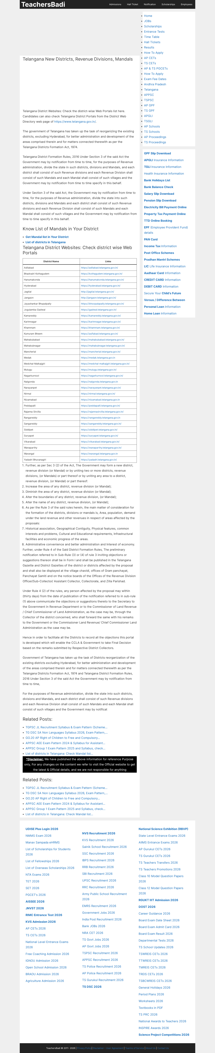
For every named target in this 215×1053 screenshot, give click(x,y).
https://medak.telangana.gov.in (98, 357)
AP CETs (150, 58)
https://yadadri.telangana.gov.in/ (99, 459)
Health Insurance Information (164, 173)
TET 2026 (32, 881)
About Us (150, 1048)
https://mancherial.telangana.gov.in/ (101, 351)
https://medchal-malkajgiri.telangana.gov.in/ (105, 363)
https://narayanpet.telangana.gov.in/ (101, 387)
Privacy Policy (84, 1048)
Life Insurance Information (165, 266)
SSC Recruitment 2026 (98, 853)
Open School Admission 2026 (46, 967)
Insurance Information (164, 160)
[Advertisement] (80, 32)
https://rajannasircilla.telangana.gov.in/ (102, 411)
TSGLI (148, 121)
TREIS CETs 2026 (151, 974)
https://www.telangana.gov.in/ (75, 121)
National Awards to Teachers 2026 (162, 1021)
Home (148, 16)
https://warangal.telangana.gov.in (99, 453)
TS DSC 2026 (92, 986)
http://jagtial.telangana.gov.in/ (97, 291)
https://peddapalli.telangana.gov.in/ (100, 405)
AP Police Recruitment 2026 (101, 973)
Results (149, 47)
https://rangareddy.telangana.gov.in (100, 417)
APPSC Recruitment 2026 (100, 960)
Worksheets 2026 (151, 1001)
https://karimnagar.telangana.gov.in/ (101, 321)
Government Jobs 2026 (98, 912)
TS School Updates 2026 (156, 947)
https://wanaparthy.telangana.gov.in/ (101, 447)
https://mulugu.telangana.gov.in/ (99, 369)
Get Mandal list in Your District (47, 237)
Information (160, 246)
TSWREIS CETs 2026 (153, 954)
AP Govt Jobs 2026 (95, 946)
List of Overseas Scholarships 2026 (50, 868)
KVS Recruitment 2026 (98, 840)
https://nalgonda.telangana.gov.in (99, 381)
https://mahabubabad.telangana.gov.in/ (102, 339)
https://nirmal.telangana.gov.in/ (98, 393)
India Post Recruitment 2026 (102, 919)
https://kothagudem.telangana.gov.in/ (101, 273)
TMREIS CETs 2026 (152, 967)
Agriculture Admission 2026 (45, 981)
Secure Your (162, 293)
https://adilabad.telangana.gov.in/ (99, 267)
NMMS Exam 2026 (38, 835)
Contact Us (163, 1048)
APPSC (149, 95)
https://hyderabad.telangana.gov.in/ (100, 285)
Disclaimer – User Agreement (108, 1048)
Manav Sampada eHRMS (43, 842)
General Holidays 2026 (154, 987)
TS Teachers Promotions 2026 (159, 869)
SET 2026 (32, 888)
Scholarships (168, 4)
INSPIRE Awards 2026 (154, 1028)
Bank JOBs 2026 (93, 926)
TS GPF (149, 110)
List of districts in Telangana (46, 242)
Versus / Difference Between (164, 300)
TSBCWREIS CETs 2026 (155, 981)
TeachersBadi (43, 4)
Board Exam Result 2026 (156, 933)
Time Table (151, 37)
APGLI (148, 116)
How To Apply (153, 52)
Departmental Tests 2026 (156, 940)
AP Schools (152, 126)
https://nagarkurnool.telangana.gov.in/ (102, 375)
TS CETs (150, 63)
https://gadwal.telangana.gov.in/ (99, 309)
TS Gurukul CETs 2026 (154, 856)
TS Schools (152, 131)
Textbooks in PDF (151, 1008)
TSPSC (149, 100)
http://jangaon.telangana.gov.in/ (98, 297)
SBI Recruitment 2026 (97, 874)
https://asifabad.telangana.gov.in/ (99, 333)
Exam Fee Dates (155, 79)
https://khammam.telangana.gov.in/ (100, 327)
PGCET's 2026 (36, 895)
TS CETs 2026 (35, 935)
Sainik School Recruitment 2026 (104, 847)
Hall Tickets (152, 42)
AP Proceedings (155, 137)
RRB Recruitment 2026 (98, 867)
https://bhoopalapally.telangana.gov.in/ (102, 303)
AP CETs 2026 (36, 928)
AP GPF (149, 105)
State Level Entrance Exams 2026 (162, 835)
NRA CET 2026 (92, 933)
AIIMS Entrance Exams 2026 (158, 842)
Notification (150, 4)
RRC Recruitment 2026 (98, 887)
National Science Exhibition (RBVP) (163, 829)
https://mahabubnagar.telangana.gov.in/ (103, 345)
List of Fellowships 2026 (42, 861)
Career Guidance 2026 (154, 913)
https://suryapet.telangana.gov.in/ (99, 435)
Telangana (151, 89)
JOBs (147, 21)
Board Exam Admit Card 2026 (159, 927)
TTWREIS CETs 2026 (153, 960)
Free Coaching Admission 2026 (47, 954)
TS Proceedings (155, 142)
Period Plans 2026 (151, 994)
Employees (186, 4)
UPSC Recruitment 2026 (99, 880)
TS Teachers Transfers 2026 (158, 862)
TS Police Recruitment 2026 (101, 966)
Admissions (115, 4)
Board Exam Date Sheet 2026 (159, 920)
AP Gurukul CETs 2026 (154, 849)
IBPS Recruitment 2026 (98, 860)
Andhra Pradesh (155, 84)
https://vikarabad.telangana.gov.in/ (100, 441)
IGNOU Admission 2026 (42, 960)
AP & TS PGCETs (156, 68)
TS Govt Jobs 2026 (95, 939)
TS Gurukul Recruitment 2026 (102, 980)
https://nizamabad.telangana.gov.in (100, 399)
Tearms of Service (134, 1048)
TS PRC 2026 (148, 1014)
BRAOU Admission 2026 (42, 974)
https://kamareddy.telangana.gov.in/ (101, 315)
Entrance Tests (154, 31)
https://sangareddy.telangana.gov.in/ (101, 423)
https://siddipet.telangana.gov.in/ (99, 429)
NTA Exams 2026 (37, 874)
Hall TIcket (132, 4)
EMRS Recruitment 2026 (99, 906)
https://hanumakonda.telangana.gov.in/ (102, 279)
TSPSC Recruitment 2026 (100, 953)
